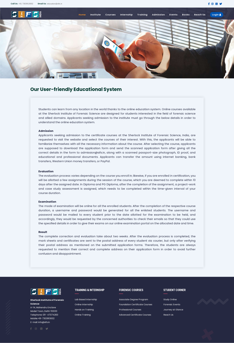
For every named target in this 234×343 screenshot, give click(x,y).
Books (186, 14)
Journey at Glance (173, 309)
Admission (158, 14)
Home (82, 14)
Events (173, 14)
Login (215, 14)
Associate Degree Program (133, 299)
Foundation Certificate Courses (135, 304)
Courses (110, 14)
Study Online (170, 299)
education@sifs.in (54, 4)
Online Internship (84, 304)
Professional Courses (130, 309)
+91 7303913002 (25, 4)
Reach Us (199, 14)
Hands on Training (84, 309)
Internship (126, 14)
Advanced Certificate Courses (135, 314)
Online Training (83, 314)
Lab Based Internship (86, 299)
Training (142, 14)
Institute (95, 14)
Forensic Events (171, 304)
